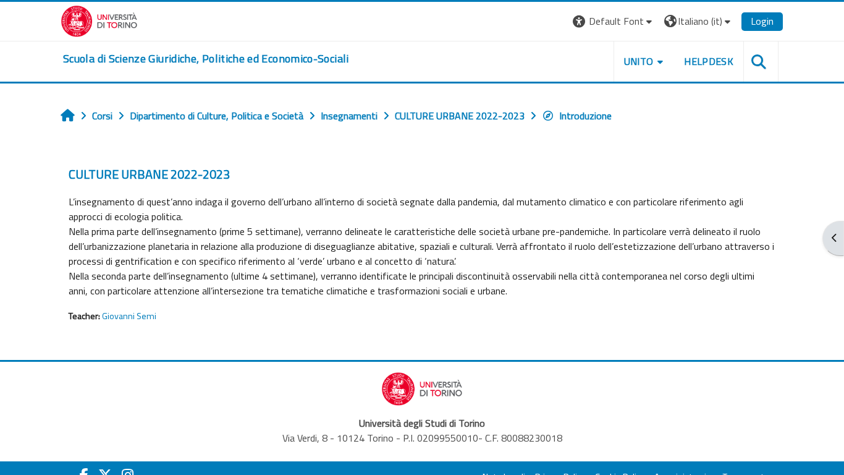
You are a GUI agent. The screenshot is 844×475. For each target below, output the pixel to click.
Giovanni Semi (129, 316)
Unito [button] (639, 61)
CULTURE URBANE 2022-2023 (149, 174)
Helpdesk (708, 61)
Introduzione (585, 115)
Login (762, 21)
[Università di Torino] (99, 19)
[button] (614, 21)
